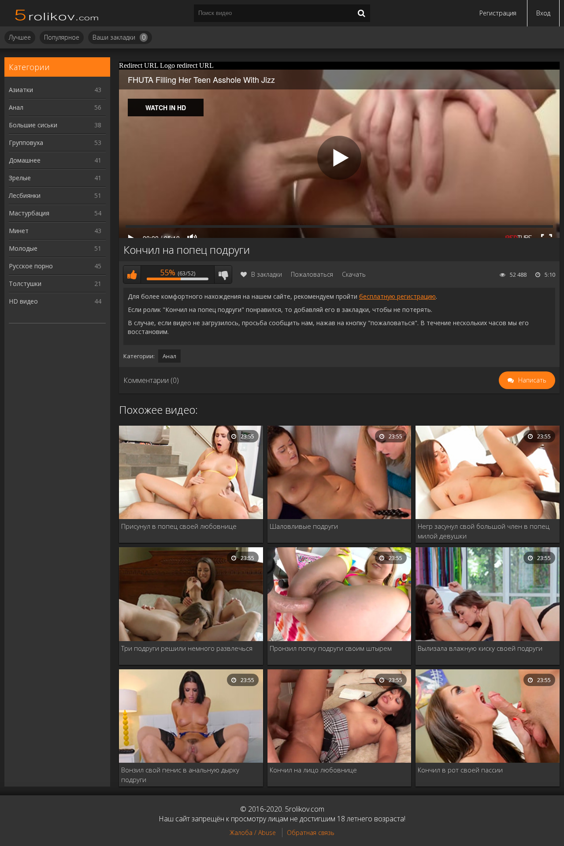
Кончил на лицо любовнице (313, 769)
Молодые (55, 248)
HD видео (55, 301)
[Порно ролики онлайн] (57, 13)
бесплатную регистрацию (397, 296)
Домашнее (55, 160)
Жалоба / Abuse (253, 832)
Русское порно (55, 266)
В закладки (266, 274)
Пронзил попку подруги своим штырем (331, 648)
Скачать (354, 274)
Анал (55, 107)
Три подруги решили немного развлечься (186, 648)
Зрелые (55, 178)
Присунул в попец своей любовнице (179, 526)
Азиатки (55, 89)
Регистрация (497, 13)
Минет (55, 230)
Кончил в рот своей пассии (460, 769)
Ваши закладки (119, 37)
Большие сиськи (55, 125)
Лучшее (20, 37)
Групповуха (55, 142)
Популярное (61, 37)
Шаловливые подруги (304, 526)
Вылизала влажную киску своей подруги (480, 648)
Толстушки (55, 283)
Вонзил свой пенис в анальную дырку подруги (180, 774)
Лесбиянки (55, 195)
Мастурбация (55, 213)
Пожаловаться (312, 274)
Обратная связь (310, 832)
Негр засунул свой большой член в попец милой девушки (483, 531)
